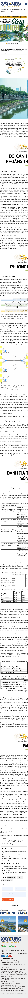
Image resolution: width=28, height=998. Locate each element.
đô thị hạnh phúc (11, 877)
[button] (25, 920)
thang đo (20, 877)
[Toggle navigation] (26, 4)
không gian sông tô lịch (6, 880)
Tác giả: (4, 838)
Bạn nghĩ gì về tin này (7, 899)
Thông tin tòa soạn (7, 958)
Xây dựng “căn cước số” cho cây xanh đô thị (13, 866)
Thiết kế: (4, 844)
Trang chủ (3, 11)
